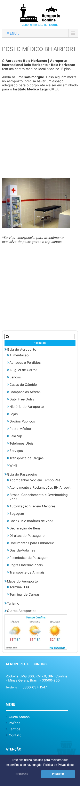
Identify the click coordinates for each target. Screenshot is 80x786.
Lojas (13, 414)
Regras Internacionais (26, 565)
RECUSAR (22, 774)
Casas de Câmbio (23, 384)
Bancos (15, 377)
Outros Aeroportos (21, 611)
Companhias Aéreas (24, 392)
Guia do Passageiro (22, 474)
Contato (15, 735)
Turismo (13, 603)
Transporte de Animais (27, 572)
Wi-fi (13, 465)
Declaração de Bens (24, 528)
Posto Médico (20, 429)
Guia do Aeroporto (21, 349)
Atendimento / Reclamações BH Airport (40, 487)
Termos (14, 729)
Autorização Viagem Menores (32, 506)
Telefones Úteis (21, 443)
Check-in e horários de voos (31, 521)
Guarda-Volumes (22, 550)
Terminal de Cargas (24, 594)
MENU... (12, 33)
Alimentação (19, 355)
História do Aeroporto (26, 407)
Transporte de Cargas (26, 458)
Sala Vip (15, 436)
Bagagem (16, 513)
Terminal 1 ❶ (19, 587)
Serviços (16, 451)
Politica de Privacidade (58, 764)
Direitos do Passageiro (27, 536)
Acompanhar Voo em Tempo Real (35, 480)
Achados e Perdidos (25, 362)
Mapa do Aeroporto (22, 581)
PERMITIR (58, 774)
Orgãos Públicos (22, 421)
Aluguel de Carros (23, 370)
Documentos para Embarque (31, 543)
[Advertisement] (40, 135)
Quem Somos (19, 717)
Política (14, 723)
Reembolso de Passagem (28, 558)
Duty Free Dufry (21, 399)
